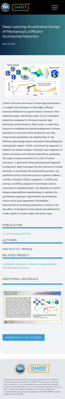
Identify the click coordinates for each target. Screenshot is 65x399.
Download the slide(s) (23, 337)
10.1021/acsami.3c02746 (16, 233)
